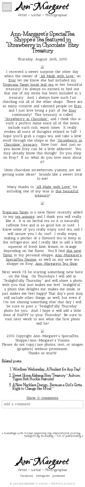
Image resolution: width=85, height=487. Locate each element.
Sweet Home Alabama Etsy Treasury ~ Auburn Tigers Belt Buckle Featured (46, 377)
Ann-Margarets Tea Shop (56, 263)
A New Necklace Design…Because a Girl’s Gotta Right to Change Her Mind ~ (47, 387)
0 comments (42, 398)
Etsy (12, 80)
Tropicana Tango (15, 212)
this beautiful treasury (56, 193)
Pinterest (59, 476)
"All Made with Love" (57, 76)
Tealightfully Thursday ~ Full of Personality (52, 436)
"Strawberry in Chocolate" (26, 119)
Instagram (43, 476)
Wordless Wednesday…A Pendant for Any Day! (46, 369)
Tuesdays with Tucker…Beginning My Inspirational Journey (42, 433)
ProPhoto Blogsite (63, 483)
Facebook (26, 476)
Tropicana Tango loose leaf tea (28, 84)
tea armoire (25, 216)
